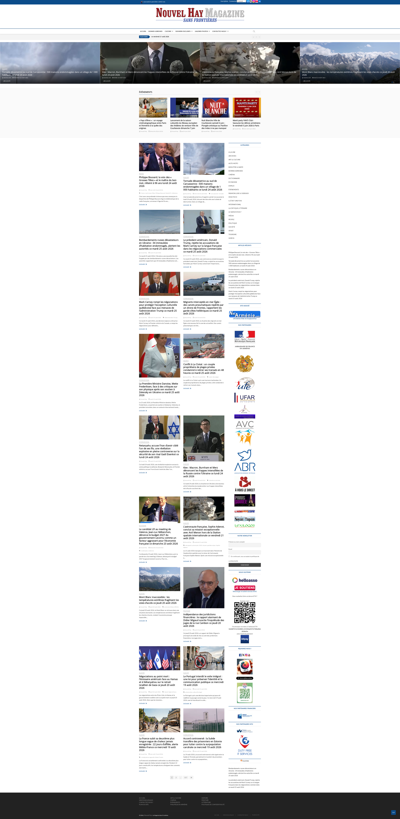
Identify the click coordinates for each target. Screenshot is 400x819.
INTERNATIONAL (144, 236)
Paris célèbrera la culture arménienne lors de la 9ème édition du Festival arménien (151, 123)
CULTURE (168, 31)
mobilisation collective (147, 551)
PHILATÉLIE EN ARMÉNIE (178, 804)
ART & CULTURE (234, 160)
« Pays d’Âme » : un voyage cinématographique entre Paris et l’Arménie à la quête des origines (184, 124)
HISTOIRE (205, 798)
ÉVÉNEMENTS (145, 114)
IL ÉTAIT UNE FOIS (235, 201)
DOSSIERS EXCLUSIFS (183, 31)
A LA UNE (4, 68)
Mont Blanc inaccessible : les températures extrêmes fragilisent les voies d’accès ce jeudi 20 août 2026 (159, 599)
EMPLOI (231, 186)
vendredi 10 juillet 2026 (156, 129)
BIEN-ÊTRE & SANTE (236, 167)
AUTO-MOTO (233, 163)
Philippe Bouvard (160, 193)
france (143, 193)
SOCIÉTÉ (186, 360)
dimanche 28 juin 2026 (187, 131)
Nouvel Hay (7, 77)
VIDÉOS (231, 238)
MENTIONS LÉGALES (146, 800)
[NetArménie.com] (244, 312)
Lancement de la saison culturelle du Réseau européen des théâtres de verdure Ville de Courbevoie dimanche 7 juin (215, 124)
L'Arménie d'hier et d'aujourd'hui (244, 318)
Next (259, 37)
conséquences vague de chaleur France (152, 757)
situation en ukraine (214, 480)
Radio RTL (169, 193)
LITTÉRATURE (206, 802)
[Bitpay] (245, 636)
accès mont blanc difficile (171, 607)
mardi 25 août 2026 (119, 77)
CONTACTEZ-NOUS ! (219, 31)
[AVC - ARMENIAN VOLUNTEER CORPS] (244, 422)
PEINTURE (205, 800)
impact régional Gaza (170, 692)
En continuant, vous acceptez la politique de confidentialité (244, 559)
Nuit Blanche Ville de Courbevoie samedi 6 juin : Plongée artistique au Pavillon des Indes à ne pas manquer (246, 124)
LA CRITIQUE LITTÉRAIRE (238, 208)
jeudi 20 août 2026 (319, 77)
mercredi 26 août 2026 (20, 77)
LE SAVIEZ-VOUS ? (235, 212)
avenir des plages (214, 377)
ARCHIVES (232, 156)
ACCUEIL (143, 31)
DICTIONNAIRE (234, 178)
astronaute (195, 545)
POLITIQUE (186, 611)
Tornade (221, 193)
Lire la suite (6, 81)
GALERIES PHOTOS (201, 31)
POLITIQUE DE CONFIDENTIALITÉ (213, 804)
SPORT (231, 231)
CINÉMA (174, 114)
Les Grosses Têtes (150, 193)
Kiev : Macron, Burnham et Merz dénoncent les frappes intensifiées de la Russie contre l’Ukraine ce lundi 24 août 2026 (203, 472)
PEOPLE (141, 173)
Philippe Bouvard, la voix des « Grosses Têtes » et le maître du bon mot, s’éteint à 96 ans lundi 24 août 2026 (158, 181)
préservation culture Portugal (193, 692)
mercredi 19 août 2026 (200, 689)
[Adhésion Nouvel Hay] (244, 579)
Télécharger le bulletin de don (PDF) (245, 591)
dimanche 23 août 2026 (156, 547)
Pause (253, 37)
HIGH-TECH (233, 197)
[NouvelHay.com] (142, 2)
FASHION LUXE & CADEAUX (239, 193)
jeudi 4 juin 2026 (217, 131)
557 (186, 777)
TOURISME (233, 234)
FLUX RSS (245, 761)
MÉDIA (231, 216)
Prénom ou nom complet (237, 542)
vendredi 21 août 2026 (220, 77)
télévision (175, 193)
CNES (200, 545)
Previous (256, 37)
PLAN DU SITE (144, 804)
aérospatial (188, 545)
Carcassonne (214, 193)
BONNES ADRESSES (155, 31)
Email (230, 549)
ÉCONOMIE (142, 525)
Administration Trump (171, 317)
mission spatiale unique (209, 545)
